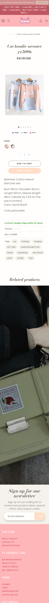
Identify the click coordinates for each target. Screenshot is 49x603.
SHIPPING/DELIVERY (10, 591)
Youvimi (17, 228)
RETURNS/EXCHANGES (11, 559)
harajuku (38, 241)
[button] (18, 127)
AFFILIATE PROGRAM (11, 545)
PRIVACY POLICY (9, 563)
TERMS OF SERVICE (10, 566)
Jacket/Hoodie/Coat (30, 247)
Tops (30, 258)
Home (11, 34)
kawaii (10, 252)
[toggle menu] (3, 21)
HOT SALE (11, 247)
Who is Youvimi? (9, 538)
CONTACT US (8, 542)
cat (14, 241)
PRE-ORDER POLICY (10, 570)
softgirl (20, 258)
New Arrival (38, 252)
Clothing (25, 241)
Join (39, 516)
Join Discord (42, 2)
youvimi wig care (10, 594)
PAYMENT (6, 584)
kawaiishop (23, 252)
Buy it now (24, 170)
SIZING (5, 587)
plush (9, 258)
